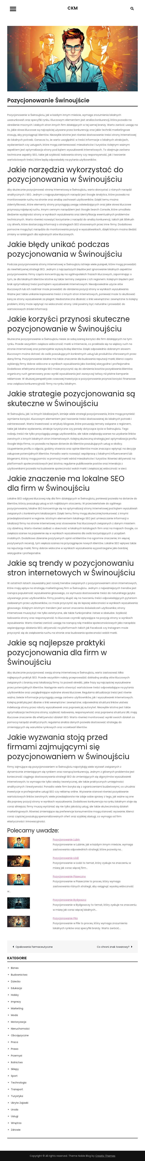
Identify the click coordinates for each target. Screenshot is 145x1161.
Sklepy (15, 1069)
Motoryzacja (18, 1022)
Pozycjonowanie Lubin (66, 839)
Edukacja (16, 988)
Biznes (15, 968)
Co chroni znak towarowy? (113, 947)
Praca (14, 1042)
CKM (73, 8)
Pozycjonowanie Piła (65, 918)
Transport (17, 1089)
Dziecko (16, 981)
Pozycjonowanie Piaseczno (69, 876)
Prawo (14, 1049)
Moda (14, 1015)
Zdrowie (16, 1130)
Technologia (18, 1082)
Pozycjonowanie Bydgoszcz (69, 900)
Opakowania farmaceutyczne (34, 947)
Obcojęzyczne (20, 1035)
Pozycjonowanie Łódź (66, 858)
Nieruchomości (20, 1028)
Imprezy (16, 1001)
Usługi (14, 1116)
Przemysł (16, 1055)
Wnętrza (16, 1123)
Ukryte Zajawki (19, 1103)
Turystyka (17, 1096)
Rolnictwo (17, 1062)
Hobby (15, 995)
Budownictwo (19, 974)
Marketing (17, 1008)
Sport (14, 1076)
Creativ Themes (105, 1156)
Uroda (14, 1109)
